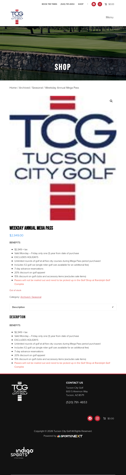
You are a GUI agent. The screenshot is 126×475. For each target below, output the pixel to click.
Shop (80, 4)
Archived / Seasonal (31, 87)
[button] (111, 101)
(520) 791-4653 (68, 4)
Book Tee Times (49, 4)
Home (13, 87)
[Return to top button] (122, 370)
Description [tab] (18, 307)
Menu (109, 17)
